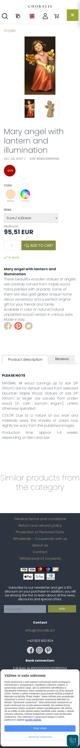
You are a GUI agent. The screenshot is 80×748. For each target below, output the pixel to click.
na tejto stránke (33, 719)
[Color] (25, 194)
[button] (72, 15)
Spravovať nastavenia (40, 737)
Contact (40, 552)
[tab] (25, 359)
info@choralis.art (40, 630)
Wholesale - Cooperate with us (40, 539)
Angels (10, 30)
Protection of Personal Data (40, 532)
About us (40, 545)
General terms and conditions (40, 519)
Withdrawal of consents (40, 558)
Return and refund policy (40, 525)
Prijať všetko (40, 728)
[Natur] (11, 194)
